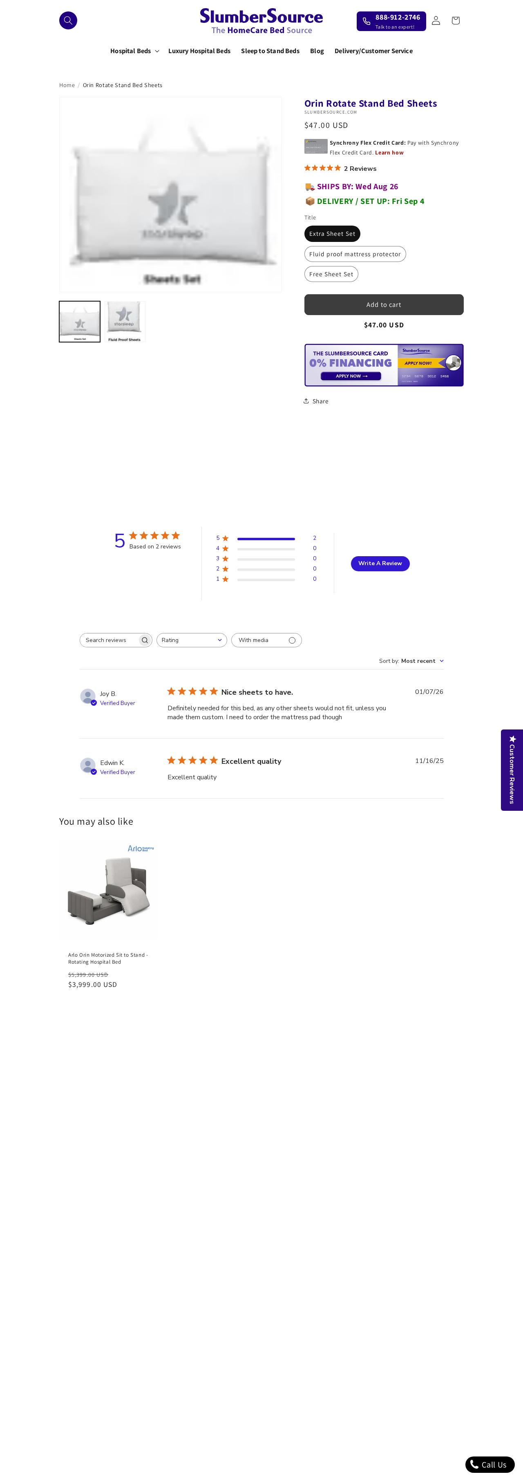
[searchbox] (108, 640)
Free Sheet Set (331, 274)
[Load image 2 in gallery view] (125, 321)
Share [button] (321, 401)
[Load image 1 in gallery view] (79, 321)
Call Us (493, 1464)
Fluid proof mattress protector (355, 254)
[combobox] (191, 640)
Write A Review (380, 563)
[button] (68, 20)
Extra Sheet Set (332, 233)
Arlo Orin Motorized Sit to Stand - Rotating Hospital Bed (108, 958)
